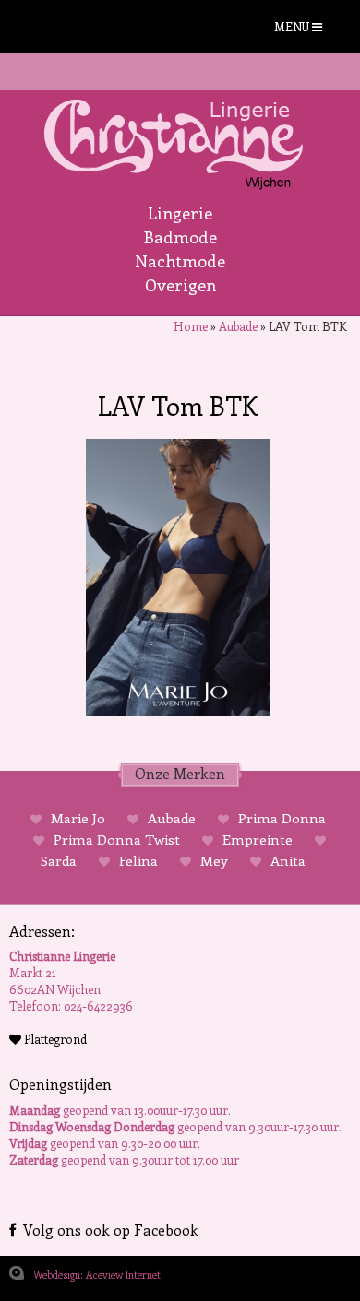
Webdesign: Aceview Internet (97, 1275)
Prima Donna (280, 818)
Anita (286, 860)
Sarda (60, 860)
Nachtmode (180, 261)
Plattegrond (54, 1039)
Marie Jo (78, 818)
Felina (138, 860)
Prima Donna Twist (117, 839)
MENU (293, 26)
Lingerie (180, 213)
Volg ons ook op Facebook (107, 1229)
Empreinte (257, 839)
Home (191, 326)
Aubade (238, 326)
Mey (214, 860)
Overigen (180, 285)
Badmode (180, 237)
